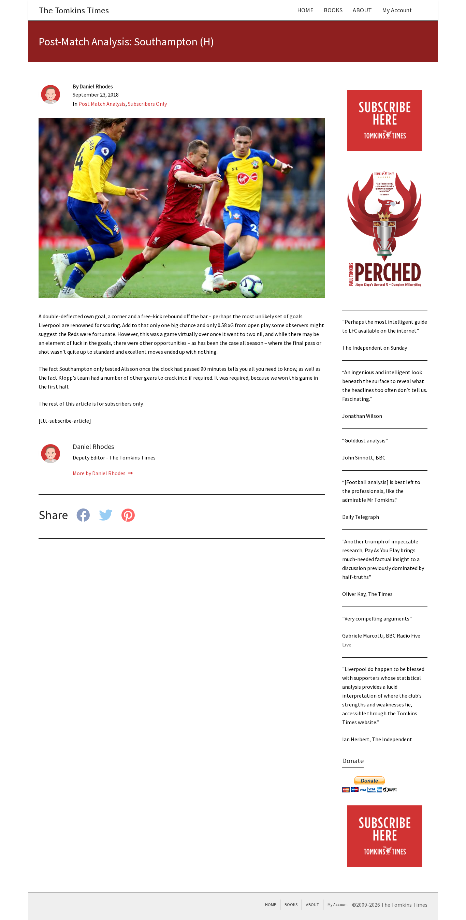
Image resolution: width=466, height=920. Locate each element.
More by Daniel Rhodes (100, 473)
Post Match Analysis (102, 103)
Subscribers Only (147, 103)
